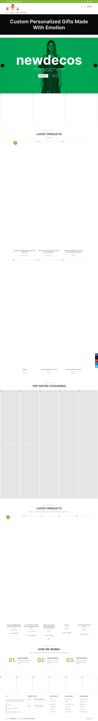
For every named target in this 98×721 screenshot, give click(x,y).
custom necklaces (38, 705)
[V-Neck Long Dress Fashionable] (73, 313)
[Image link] (14, 696)
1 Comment (43, 701)
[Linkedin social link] (89, 2)
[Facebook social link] (84, 2)
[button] (2, 65)
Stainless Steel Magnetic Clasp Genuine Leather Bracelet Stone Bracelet (49, 626)
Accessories (73, 253)
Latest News (68, 709)
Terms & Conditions (69, 704)
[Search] (81, 6)
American (24, 369)
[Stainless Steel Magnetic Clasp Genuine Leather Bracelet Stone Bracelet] (73, 195)
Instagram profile (84, 699)
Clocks (48, 253)
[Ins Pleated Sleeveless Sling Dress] (49, 313)
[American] (24, 313)
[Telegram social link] (91, 2)
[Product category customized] (9, 444)
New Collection (83, 701)
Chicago (52, 709)
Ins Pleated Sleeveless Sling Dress (49, 369)
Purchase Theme (84, 711)
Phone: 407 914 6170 (13, 708)
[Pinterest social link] (88, 2)
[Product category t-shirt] (49, 444)
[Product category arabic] (29, 444)
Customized (24, 253)
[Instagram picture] (8, 684)
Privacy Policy (68, 699)
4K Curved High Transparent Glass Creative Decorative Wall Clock (31, 626)
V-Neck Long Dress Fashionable (73, 369)
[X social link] (86, 2)
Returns (66, 701)
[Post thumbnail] (30, 700)
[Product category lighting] (88, 444)
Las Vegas (52, 711)
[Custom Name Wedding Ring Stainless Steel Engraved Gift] (24, 195)
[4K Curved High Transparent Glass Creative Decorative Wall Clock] (49, 195)
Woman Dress (83, 704)
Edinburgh (52, 704)
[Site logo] (13, 6)
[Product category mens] (68, 444)
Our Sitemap (68, 711)
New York (52, 699)
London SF (52, 701)
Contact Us (67, 706)
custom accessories (39, 699)
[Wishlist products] (84, 6)
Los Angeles (53, 706)
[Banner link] (16, 109)
